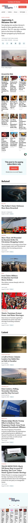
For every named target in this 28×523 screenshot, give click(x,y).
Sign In (20, 172)
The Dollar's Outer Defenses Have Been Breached (12, 207)
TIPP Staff (4, 250)
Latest (3, 12)
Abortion (4, 418)
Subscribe (22, 7)
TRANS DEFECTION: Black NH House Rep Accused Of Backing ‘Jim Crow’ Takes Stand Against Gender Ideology (13, 469)
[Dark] (14, 7)
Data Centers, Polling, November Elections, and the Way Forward (10, 391)
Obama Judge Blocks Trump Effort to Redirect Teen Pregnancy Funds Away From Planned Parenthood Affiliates (13, 424)
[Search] (16, 7)
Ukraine (3, 235)
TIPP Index (22, 12)
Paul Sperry (4, 363)
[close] (26, 2)
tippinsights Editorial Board (9, 38)
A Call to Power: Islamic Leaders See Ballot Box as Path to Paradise (10, 359)
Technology (5, 386)
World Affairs (5, 17)
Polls (15, 12)
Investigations (5, 354)
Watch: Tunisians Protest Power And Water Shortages (12, 314)
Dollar (3, 203)
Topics (10, 12)
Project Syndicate (6, 212)
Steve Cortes (5, 395)
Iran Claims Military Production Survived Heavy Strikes (9, 277)
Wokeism (3, 464)
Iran (2, 273)
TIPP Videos (4, 310)
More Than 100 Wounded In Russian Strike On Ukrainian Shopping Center (12, 239)
